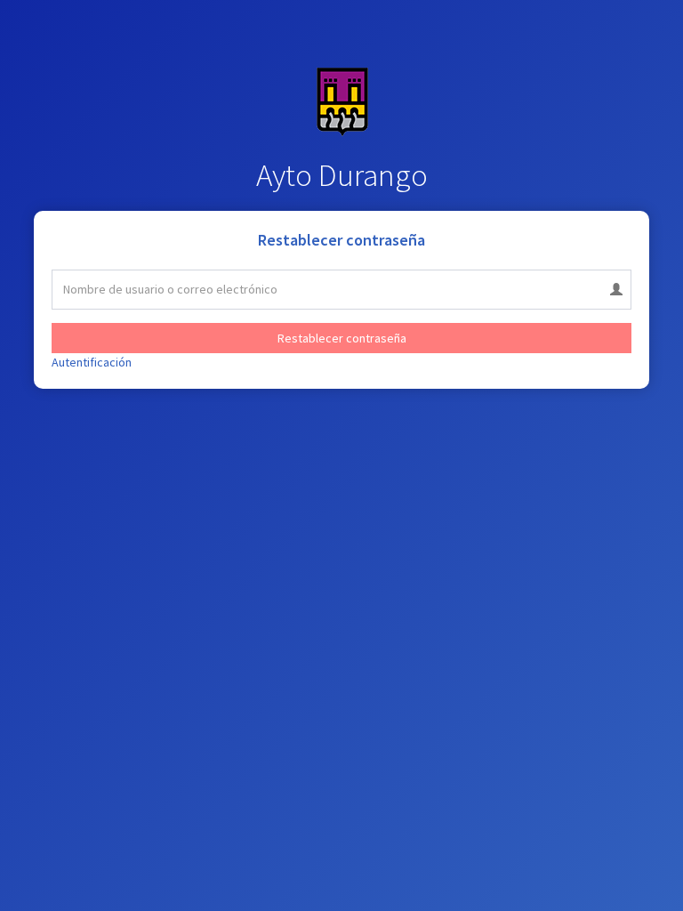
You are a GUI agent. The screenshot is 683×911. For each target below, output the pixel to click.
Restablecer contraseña (341, 338)
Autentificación (92, 362)
